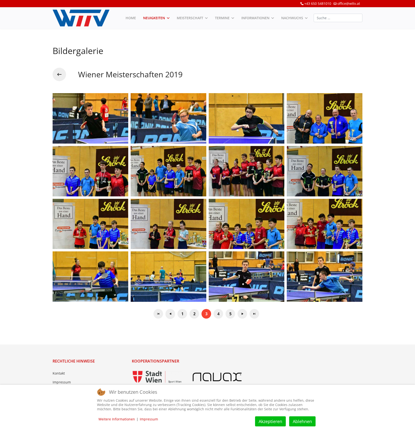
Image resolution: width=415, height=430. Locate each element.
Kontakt (59, 373)
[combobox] (338, 18)
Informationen (255, 18)
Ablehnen (302, 421)
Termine (222, 18)
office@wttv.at (348, 3)
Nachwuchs (292, 18)
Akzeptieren (270, 421)
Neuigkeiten (154, 18)
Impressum (62, 382)
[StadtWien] (157, 377)
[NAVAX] (217, 377)
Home (131, 18)
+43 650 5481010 (317, 3)
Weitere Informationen (116, 419)
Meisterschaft (190, 18)
